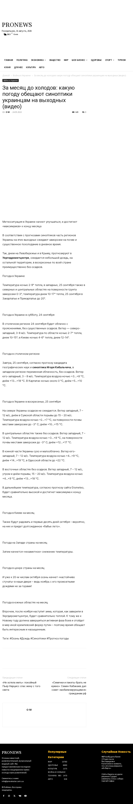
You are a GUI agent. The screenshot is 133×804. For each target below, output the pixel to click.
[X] (13, 119)
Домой (6, 75)
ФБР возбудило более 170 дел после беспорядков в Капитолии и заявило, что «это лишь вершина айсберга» (111, 762)
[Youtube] (25, 796)
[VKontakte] (20, 796)
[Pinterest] (21, 119)
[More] (38, 119)
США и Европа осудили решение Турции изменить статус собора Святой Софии (112, 777)
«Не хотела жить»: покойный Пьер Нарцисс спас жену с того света (21, 686)
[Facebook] (5, 119)
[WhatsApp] (29, 119)
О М (8, 112)
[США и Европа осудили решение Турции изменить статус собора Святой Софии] (128, 775)
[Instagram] (9, 796)
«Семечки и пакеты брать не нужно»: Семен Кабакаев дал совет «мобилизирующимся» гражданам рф (68, 688)
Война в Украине (22, 75)
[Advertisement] (89, 27)
